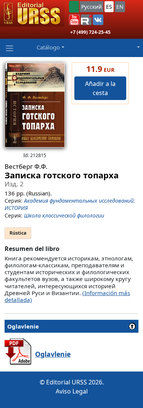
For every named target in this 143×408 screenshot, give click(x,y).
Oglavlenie (53, 354)
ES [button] (109, 6)
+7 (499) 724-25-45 (90, 32)
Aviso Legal (72, 391)
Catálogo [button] (48, 47)
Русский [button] (91, 6)
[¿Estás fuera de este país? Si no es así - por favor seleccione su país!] (74, 7)
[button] (74, 19)
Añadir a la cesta (100, 88)
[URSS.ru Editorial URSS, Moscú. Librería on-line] (32, 13)
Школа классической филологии (64, 215)
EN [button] (120, 6)
